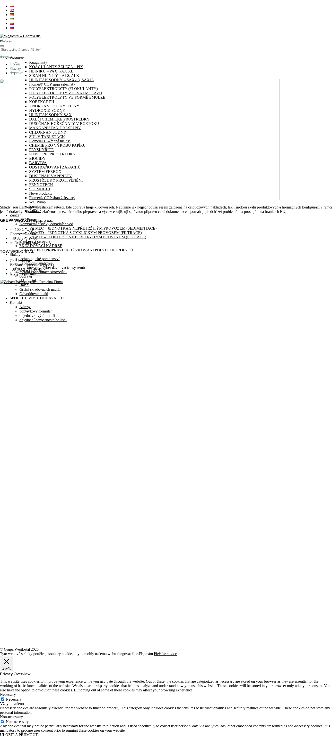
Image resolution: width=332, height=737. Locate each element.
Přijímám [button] (146, 654)
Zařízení (16, 215)
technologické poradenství (39, 259)
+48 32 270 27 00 (23, 238)
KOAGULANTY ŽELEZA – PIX (56, 67)
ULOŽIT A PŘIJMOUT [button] (19, 735)
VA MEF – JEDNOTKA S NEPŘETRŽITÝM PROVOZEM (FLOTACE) (87, 237)
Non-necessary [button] (11, 717)
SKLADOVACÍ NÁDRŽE (40, 246)
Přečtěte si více (165, 654)
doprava (25, 276)
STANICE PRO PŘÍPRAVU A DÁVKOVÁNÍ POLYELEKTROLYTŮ (76, 250)
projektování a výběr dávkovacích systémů (52, 267)
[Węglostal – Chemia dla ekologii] (23, 40)
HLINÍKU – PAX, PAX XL (51, 71)
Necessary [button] (8, 694)
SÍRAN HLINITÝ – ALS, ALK (54, 75)
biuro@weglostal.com (27, 242)
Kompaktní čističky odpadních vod (46, 224)
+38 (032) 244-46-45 (26, 269)
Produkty (17, 58)
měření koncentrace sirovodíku (43, 272)
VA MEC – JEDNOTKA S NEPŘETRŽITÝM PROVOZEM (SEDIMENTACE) (93, 228)
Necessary (14, 699)
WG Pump (37, 202)
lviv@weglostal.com (25, 274)
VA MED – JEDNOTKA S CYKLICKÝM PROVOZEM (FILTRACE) (85, 233)
